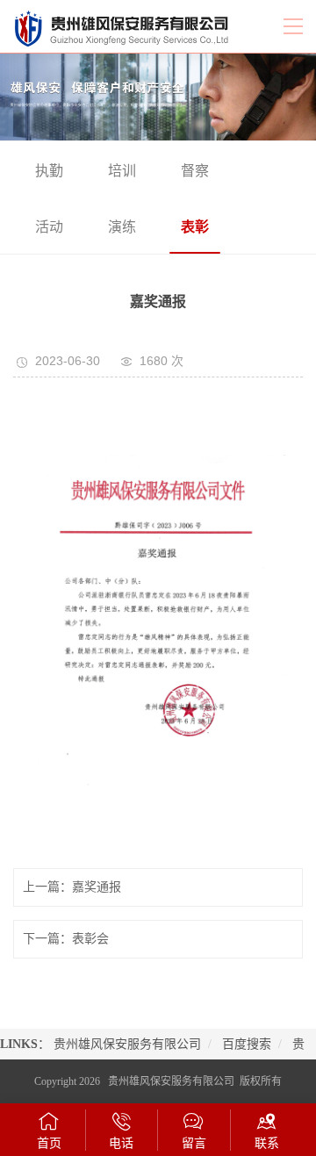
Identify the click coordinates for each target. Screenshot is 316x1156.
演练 (122, 226)
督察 (195, 170)
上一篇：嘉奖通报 (72, 887)
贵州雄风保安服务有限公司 (127, 1044)
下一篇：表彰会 (66, 938)
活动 (49, 226)
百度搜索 (246, 1044)
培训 (122, 170)
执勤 (49, 170)
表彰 (195, 226)
